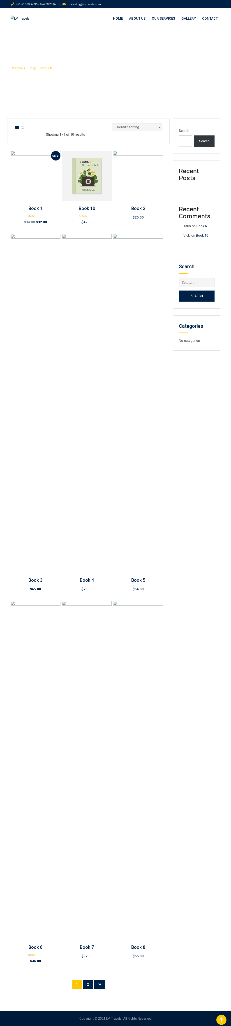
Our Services (163, 18)
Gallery (188, 18)
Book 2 (138, 208)
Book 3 (35, 580)
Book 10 (87, 208)
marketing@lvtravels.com (84, 4)
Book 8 (138, 947)
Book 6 (35, 947)
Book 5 (138, 580)
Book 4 (87, 580)
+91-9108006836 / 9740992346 (36, 4)
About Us (137, 18)
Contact (210, 18)
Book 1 (35, 208)
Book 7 (87, 947)
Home (118, 18)
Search (184, 131)
